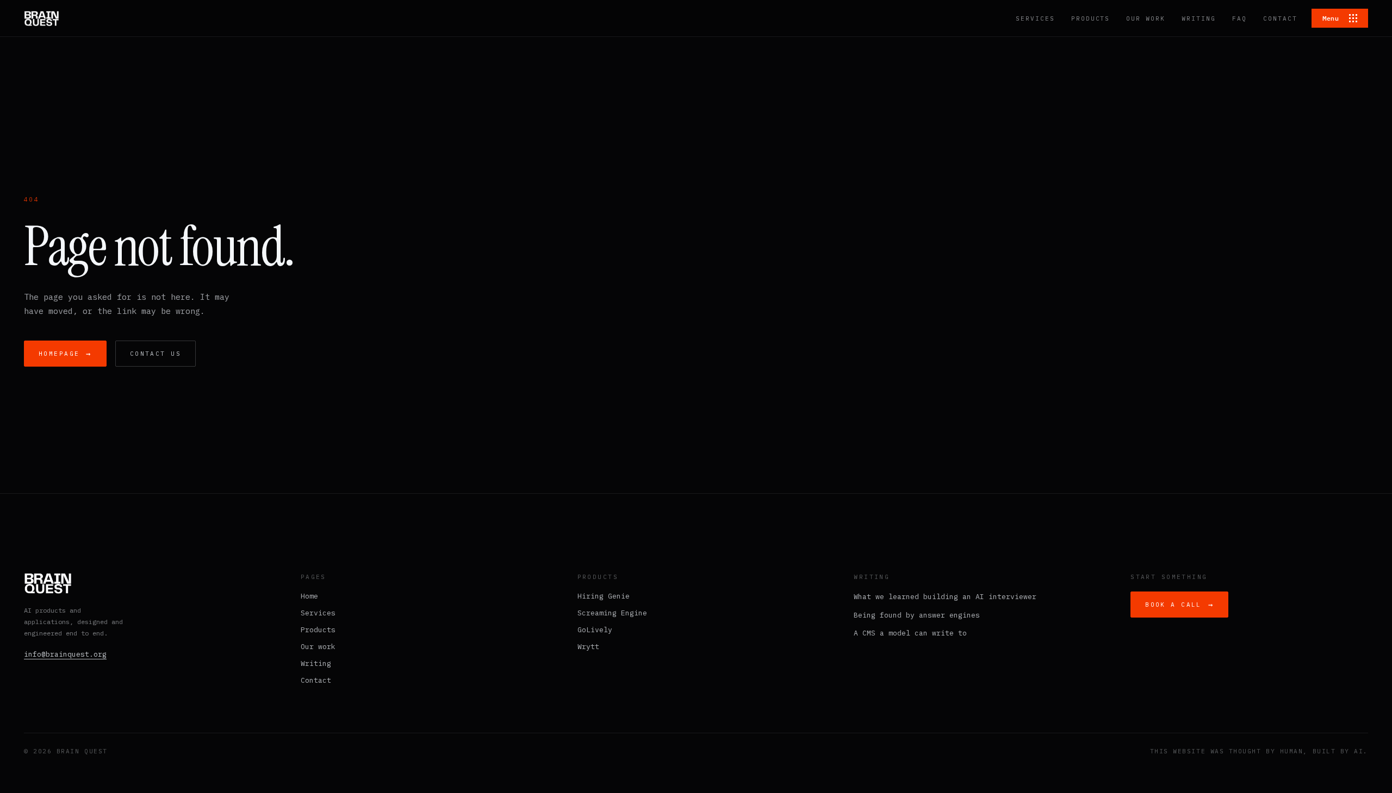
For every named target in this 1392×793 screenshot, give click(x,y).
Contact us (155, 353)
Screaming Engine (612, 613)
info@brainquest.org (65, 654)
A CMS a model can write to (910, 633)
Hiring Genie (603, 596)
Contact (316, 680)
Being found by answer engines (917, 615)
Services (318, 613)
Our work (318, 646)
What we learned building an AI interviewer (945, 596)
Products (318, 629)
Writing (316, 663)
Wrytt (588, 646)
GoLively (594, 629)
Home (309, 596)
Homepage (65, 353)
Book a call (1179, 604)
